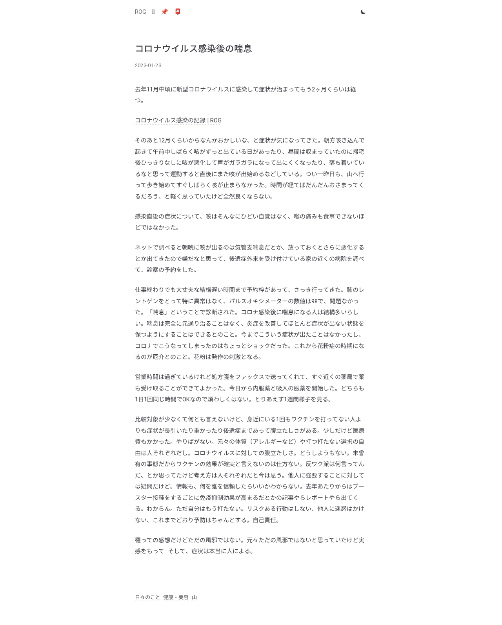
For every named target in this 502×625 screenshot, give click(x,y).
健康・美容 (176, 597)
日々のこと (147, 597)
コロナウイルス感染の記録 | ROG (178, 120)
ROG (140, 11)
